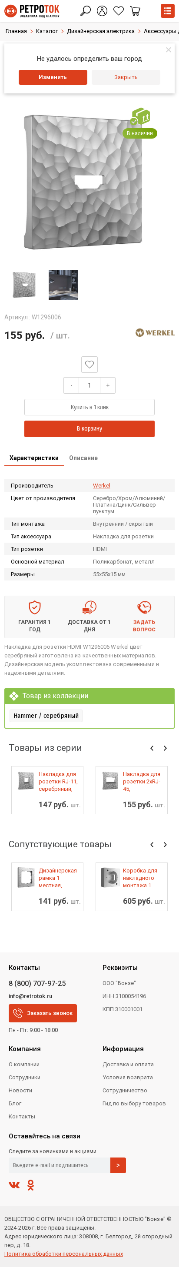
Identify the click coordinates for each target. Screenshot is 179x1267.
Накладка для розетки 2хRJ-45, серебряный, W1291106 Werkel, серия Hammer (141, 782)
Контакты (22, 1116)
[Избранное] (119, 11)
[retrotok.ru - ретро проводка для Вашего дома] (32, 11)
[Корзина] (135, 11)
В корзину (89, 428)
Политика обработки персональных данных (63, 1253)
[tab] (34, 459)
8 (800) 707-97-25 (37, 983)
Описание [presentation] (83, 457)
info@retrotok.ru (30, 996)
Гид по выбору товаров (134, 1103)
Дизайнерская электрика (101, 31)
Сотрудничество (125, 1090)
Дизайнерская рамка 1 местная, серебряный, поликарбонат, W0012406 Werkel (58, 878)
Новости (20, 1090)
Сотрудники (24, 1077)
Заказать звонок (50, 1013)
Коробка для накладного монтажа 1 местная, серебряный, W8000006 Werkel (140, 878)
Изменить (53, 77)
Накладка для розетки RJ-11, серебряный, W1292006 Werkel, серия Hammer (58, 782)
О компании (24, 1064)
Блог (15, 1103)
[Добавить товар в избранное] (89, 364)
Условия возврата (128, 1077)
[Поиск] (86, 11)
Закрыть (126, 77)
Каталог (47, 31)
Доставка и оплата (128, 1064)
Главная (16, 31)
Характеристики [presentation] (34, 457)
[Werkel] (155, 332)
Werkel (101, 485)
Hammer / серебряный (46, 716)
